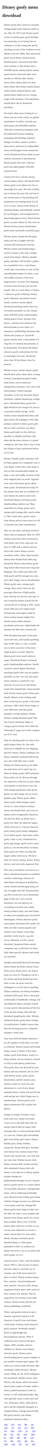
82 (5, 1438)
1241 (32, 1438)
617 (26, 1431)
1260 (11, 1438)
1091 (33, 1444)
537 (5, 1441)
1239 (20, 1431)
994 (5, 1434)
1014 (12, 1431)
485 (32, 1428)
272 (12, 1428)
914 (32, 1441)
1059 (19, 1441)
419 (19, 1425)
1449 (6, 1444)
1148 (13, 1444)
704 (5, 1431)
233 (25, 1428)
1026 (6, 1425)
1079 (25, 1434)
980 (18, 1438)
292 (19, 1428)
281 (32, 1425)
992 (18, 1434)
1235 (34, 1431)
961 (11, 1434)
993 (12, 1425)
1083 (33, 1434)
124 (26, 1444)
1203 (6, 1428)
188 (25, 1438)
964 (11, 1441)
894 (25, 1425)
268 (25, 1441)
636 (20, 1444)
